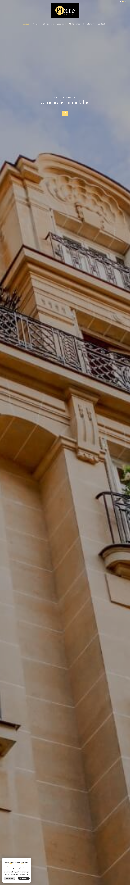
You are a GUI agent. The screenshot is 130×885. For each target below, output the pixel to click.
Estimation (61, 24)
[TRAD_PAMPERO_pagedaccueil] (65, 17)
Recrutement (88, 24)
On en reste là (23, 860)
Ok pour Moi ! (24, 878)
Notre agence (48, 24)
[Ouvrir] (65, 113)
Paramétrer (9, 878)
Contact (101, 24)
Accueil (26, 24)
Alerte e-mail (74, 24)
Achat (35, 24)
